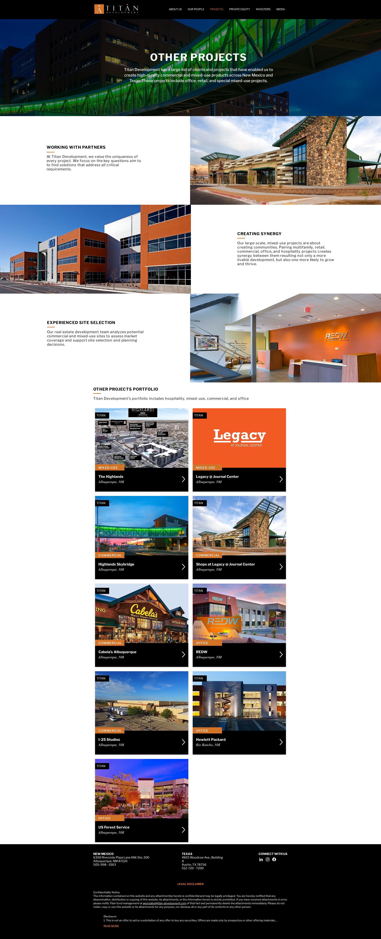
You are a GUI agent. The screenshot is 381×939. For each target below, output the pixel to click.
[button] (280, 9)
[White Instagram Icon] (267, 859)
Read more (111, 926)
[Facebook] (274, 859)
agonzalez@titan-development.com (164, 903)
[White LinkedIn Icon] (261, 859)
